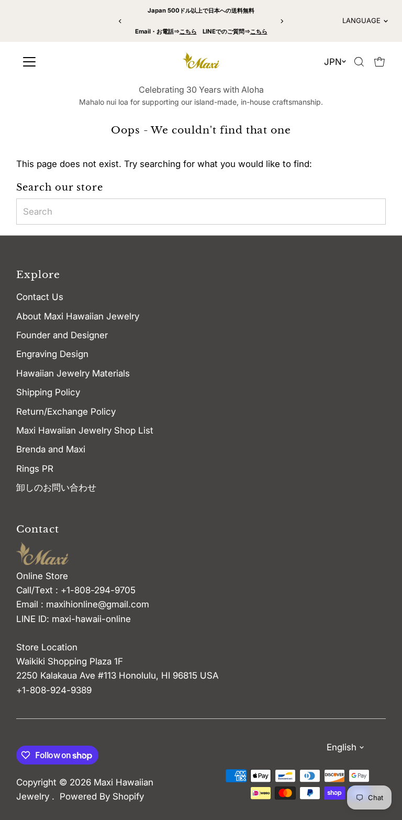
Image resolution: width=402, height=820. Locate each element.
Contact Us (39, 297)
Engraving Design (52, 354)
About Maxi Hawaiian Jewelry (77, 316)
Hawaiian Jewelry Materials (73, 373)
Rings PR (34, 468)
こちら (188, 31)
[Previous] (120, 21)
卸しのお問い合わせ (56, 487)
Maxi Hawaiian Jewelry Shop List (84, 430)
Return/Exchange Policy (66, 411)
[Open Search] (359, 62)
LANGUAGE (361, 20)
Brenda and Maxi (50, 449)
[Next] (282, 21)
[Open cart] (379, 62)
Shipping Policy (48, 392)
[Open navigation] (64, 62)
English (341, 747)
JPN (333, 62)
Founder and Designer (62, 335)
